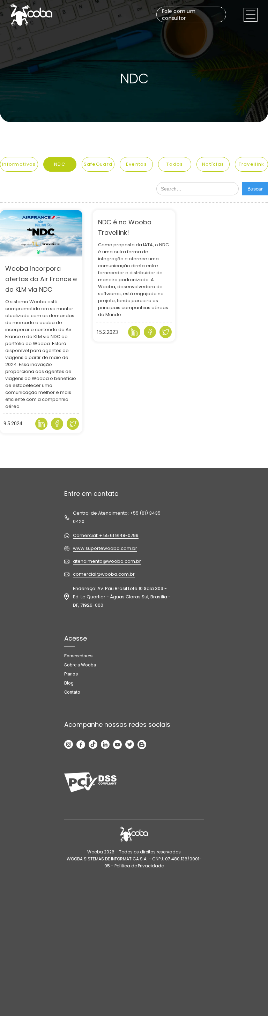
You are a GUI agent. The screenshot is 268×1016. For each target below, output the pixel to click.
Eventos (136, 164)
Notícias (213, 164)
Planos (71, 674)
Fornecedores (78, 656)
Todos (174, 164)
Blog (69, 683)
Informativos (19, 164)
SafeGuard (98, 164)
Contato (72, 692)
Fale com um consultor (178, 15)
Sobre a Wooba (80, 665)
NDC (59, 164)
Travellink (252, 164)
